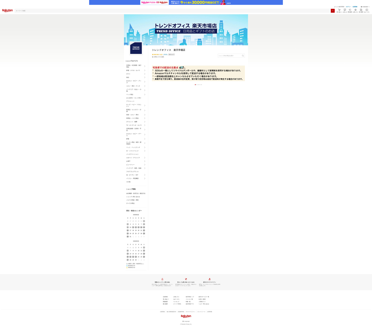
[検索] (333, 11)
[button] (365, 7)
